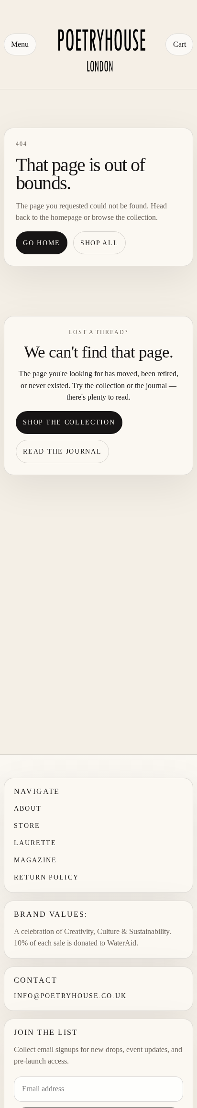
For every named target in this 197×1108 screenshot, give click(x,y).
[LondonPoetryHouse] (101, 44)
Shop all (99, 243)
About (28, 808)
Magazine (35, 860)
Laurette (35, 843)
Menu (20, 44)
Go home (41, 243)
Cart (179, 44)
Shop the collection (69, 422)
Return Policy (46, 877)
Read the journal (62, 451)
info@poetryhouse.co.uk (70, 995)
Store (27, 825)
